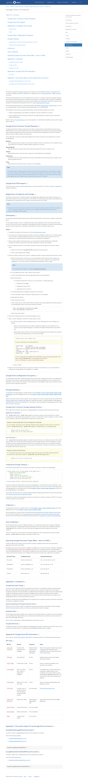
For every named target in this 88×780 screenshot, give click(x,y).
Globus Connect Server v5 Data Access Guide (17, 400)
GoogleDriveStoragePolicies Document (20, 81)
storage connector (23, 91)
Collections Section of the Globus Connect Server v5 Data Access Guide (41, 514)
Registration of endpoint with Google (20, 26)
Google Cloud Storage (71, 41)
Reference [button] (50, 2)
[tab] (34, 747)
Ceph (67, 35)
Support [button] (73, 2)
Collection (11, 48)
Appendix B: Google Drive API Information (21, 71)
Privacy (29, 776)
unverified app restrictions (39, 269)
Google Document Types (16, 62)
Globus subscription (46, 93)
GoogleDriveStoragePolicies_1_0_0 (17, 738)
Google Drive (48, 6)
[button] (80, 2)
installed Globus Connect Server (48, 105)
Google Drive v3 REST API (24, 637)
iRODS (67, 51)
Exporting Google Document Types (26, 55)
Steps (10, 32)
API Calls (11, 74)
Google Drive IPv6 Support (16, 22)
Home (7, 6)
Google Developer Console (39, 232)
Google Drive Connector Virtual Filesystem (22, 19)
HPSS (67, 48)
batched (44, 649)
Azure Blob (68, 26)
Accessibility (36, 776)
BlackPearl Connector (71, 29)
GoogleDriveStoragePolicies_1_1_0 (17, 741)
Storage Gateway (13, 39)
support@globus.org (21, 120)
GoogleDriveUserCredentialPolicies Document (22, 84)
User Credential (13, 52)
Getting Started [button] (39, 2)
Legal (25, 776)
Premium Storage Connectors (16, 6)
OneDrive (68, 54)
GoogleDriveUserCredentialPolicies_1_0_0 (19, 760)
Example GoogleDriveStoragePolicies (16, 747)
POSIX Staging (69, 57)
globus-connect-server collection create (44, 508)
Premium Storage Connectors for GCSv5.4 (34, 6)
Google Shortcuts (14, 68)
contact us (58, 93)
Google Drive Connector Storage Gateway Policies (23, 42)
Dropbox (68, 38)
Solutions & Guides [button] (62, 2)
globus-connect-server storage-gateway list (43, 488)
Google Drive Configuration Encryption (20, 35)
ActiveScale (69, 20)
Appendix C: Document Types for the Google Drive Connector (28, 78)
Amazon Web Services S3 (72, 23)
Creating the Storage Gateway (17, 45)
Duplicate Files (13, 65)
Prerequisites (12, 29)
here (21, 552)
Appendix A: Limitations (15, 59)
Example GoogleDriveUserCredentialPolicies (18, 766)
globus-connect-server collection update (30, 509)
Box (67, 32)
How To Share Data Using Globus (41, 102)
